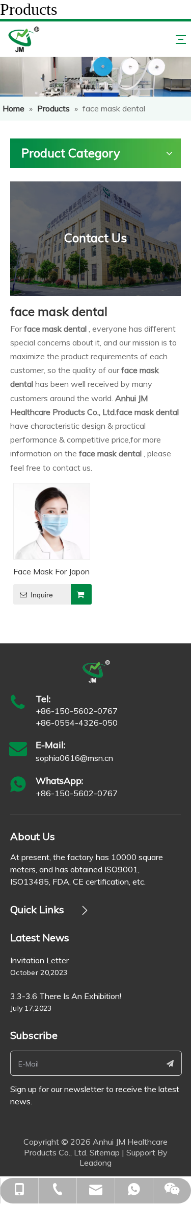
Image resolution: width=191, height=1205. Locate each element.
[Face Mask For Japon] (52, 520)
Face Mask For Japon (51, 571)
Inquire (42, 595)
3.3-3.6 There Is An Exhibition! (65, 996)
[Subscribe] (170, 1063)
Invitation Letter (39, 960)
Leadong (95, 1162)
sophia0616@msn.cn (74, 758)
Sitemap (105, 1152)
